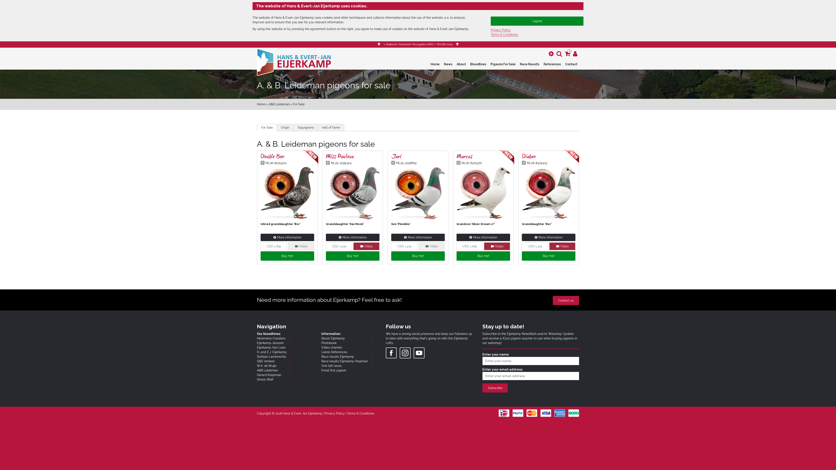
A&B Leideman (279, 104)
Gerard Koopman (269, 375)
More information (289, 237)
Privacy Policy (501, 30)
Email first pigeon (333, 370)
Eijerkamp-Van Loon (271, 347)
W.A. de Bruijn (266, 366)
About (461, 64)
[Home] (294, 62)
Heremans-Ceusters (271, 338)
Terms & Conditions (504, 34)
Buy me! (287, 256)
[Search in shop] (559, 54)
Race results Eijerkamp (337, 356)
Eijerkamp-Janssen (270, 343)
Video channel (331, 347)
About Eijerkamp (333, 338)
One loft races (331, 366)
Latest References (334, 352)
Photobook (329, 343)
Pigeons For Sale (503, 64)
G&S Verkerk (266, 361)
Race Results (529, 64)
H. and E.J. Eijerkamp (272, 352)
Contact (571, 64)
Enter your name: (495, 354)
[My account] (575, 54)
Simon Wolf (265, 379)
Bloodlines (478, 64)
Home (435, 64)
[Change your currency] (551, 54)
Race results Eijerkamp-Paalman (344, 361)
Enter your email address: (502, 369)
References (552, 64)
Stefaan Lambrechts (271, 356)
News (448, 64)
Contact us (566, 300)
